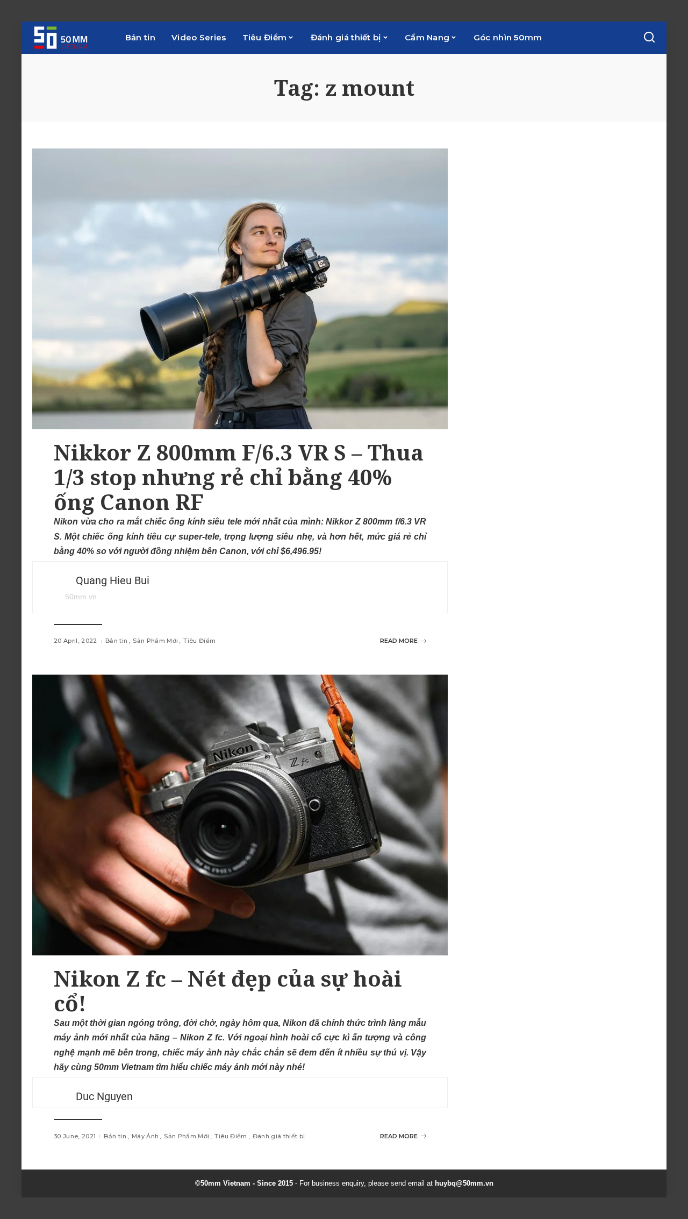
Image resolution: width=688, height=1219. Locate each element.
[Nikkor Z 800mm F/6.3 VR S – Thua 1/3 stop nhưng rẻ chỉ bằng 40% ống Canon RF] (240, 288)
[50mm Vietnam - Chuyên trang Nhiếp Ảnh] (70, 38)
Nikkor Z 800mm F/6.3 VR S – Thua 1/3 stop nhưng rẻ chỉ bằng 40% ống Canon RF (239, 476)
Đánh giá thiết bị (279, 1136)
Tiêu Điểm (199, 640)
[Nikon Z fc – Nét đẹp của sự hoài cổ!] (240, 815)
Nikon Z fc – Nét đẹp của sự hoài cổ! (228, 990)
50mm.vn (81, 596)
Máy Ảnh (145, 1136)
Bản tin (116, 640)
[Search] (649, 38)
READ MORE (399, 640)
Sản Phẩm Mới (155, 640)
